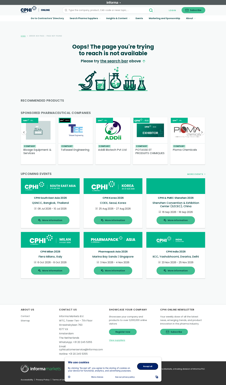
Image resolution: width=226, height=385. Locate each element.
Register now (122, 331)
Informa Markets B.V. (71, 316)
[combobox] (107, 10)
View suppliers (117, 340)
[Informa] (114, 2)
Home (23, 36)
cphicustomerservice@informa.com (81, 349)
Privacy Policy (43, 379)
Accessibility (27, 379)
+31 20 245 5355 (82, 342)
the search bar (114, 61)
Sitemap (25, 320)
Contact (25, 316)
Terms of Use (58, 379)
